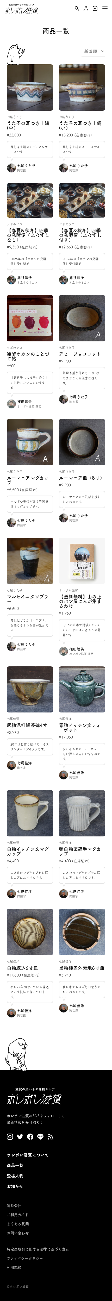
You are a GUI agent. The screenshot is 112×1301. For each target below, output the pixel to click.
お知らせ (15, 1186)
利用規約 (14, 1267)
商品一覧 (15, 1165)
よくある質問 (18, 1224)
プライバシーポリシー (25, 1258)
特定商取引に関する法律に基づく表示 (38, 1249)
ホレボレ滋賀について (28, 1155)
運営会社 (14, 1206)
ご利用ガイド (18, 1215)
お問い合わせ (18, 1233)
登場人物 (15, 1176)
